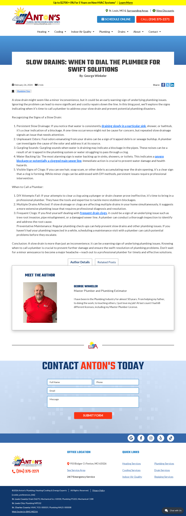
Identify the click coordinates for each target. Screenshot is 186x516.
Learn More (126, 2)
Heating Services (131, 463)
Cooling (58, 31)
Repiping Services (163, 476)
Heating (41, 31)
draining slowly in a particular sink (124, 126)
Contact (153, 31)
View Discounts (165, 10)
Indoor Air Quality (81, 31)
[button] (116, 19)
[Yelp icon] (160, 438)
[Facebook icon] (140, 438)
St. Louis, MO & (128, 10)
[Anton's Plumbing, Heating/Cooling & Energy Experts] (36, 15)
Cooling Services (131, 470)
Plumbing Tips (23, 91)
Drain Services (162, 470)
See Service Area (76, 470)
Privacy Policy (98, 490)
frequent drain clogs (93, 213)
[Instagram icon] (150, 438)
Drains (121, 31)
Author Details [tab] (80, 262)
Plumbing (104, 31)
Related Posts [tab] (107, 262)
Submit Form (93, 415)
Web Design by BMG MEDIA (25, 511)
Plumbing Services (164, 463)
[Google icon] (131, 438)
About (137, 31)
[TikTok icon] (170, 438)
